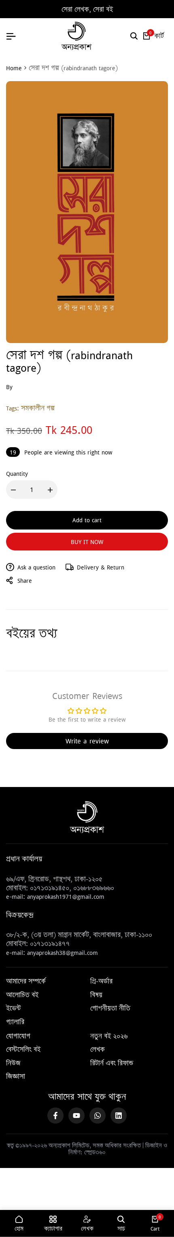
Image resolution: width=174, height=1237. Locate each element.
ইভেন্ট (13, 1009)
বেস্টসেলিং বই (23, 1050)
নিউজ (13, 1063)
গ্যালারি (15, 1022)
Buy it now (87, 541)
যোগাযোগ (18, 1036)
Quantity (17, 473)
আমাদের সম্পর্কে (26, 981)
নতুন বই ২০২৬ (108, 1036)
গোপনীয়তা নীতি (110, 1009)
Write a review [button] (87, 741)
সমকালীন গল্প (38, 408)
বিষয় (96, 995)
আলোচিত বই (22, 995)
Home (14, 67)
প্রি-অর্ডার (101, 981)
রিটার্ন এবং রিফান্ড (111, 1063)
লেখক (97, 1050)
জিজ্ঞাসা (15, 1077)
